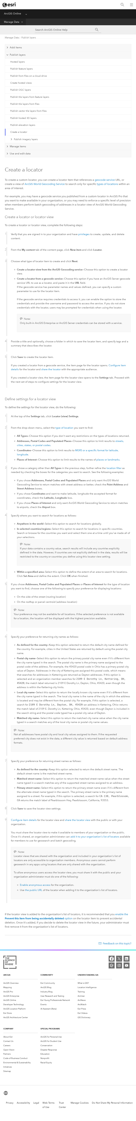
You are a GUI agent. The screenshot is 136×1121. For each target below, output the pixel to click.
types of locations (107, 184)
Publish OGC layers (20, 89)
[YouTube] (127, 965)
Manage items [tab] (18, 146)
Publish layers (28, 37)
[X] (119, 959)
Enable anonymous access (35, 884)
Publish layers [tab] (18, 54)
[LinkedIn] (127, 959)
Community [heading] (46, 975)
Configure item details (24, 820)
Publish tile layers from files (24, 104)
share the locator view (77, 820)
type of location (64, 427)
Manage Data (11, 21)
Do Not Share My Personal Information (112, 1102)
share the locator (51, 369)
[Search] (122, 4)
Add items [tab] (16, 47)
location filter (114, 468)
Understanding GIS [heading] (88, 975)
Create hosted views (21, 83)
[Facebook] (112, 959)
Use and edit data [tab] (20, 153)
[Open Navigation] (131, 4)
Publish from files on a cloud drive (28, 76)
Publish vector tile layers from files (28, 111)
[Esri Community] (112, 965)
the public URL (33, 890)
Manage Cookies (80, 1102)
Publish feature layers (21, 68)
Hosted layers (17, 61)
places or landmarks (108, 459)
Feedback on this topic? (117, 943)
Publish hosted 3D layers (23, 118)
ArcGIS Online (12, 13)
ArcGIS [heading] (6, 975)
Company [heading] (8, 1028)
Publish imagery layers (26, 139)
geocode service (105, 179)
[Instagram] (119, 965)
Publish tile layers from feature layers (29, 97)
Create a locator (18, 132)
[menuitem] (20, 983)
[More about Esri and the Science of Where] (9, 963)
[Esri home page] (9, 4)
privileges (84, 234)
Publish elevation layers (22, 125)
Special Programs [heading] (50, 1028)
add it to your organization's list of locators (94, 836)
